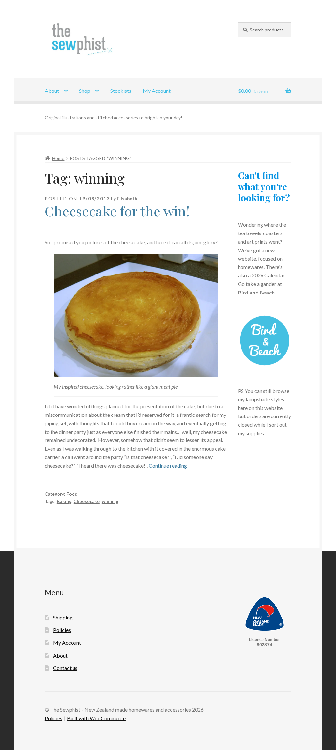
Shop (84, 91)
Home (58, 158)
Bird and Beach (256, 292)
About (52, 91)
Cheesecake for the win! (117, 211)
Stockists (120, 91)
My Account (157, 91)
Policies (62, 630)
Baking (64, 501)
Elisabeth (127, 198)
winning (110, 501)
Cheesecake (87, 501)
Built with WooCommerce (96, 718)
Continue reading (168, 465)
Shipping (63, 617)
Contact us (65, 668)
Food (72, 494)
